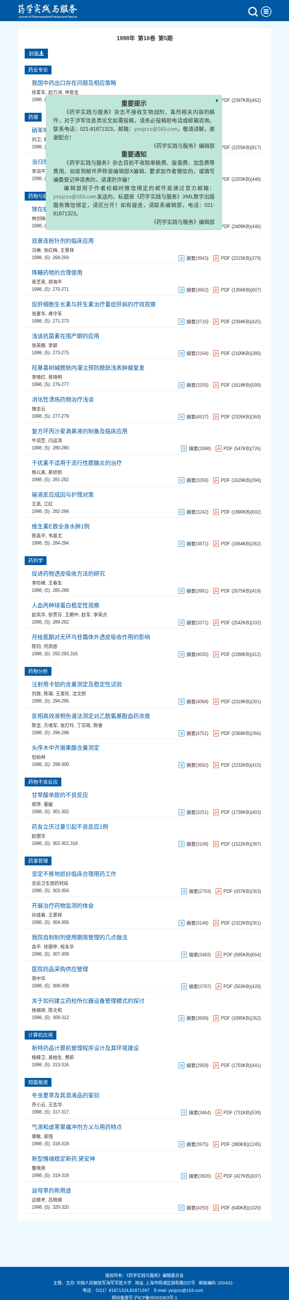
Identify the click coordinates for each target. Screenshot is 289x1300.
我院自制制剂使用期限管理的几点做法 (80, 937)
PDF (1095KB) (236, 1018)
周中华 (38, 978)
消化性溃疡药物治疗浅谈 (63, 400)
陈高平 (38, 535)
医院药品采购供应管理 (60, 969)
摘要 (191, 226)
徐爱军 (38, 92)
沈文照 (79, 693)
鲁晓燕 (38, 1168)
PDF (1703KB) (236, 1065)
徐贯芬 (55, 614)
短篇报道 (38, 1082)
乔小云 (38, 1104)
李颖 (52, 345)
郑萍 (36, 804)
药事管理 (38, 861)
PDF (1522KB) (236, 844)
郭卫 (48, 139)
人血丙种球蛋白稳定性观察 (65, 605)
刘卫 (36, 139)
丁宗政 (84, 725)
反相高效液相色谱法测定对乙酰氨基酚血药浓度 (91, 716)
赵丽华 (38, 836)
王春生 (55, 582)
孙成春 (38, 915)
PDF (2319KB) (236, 701)
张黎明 (62, 139)
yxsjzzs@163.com (173, 118)
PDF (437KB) (237, 891)
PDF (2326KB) (236, 416)
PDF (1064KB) (236, 543)
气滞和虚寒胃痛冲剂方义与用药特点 (77, 1127)
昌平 (36, 946)
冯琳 (36, 250)
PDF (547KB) (237, 448)
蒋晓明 (55, 377)
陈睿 (98, 725)
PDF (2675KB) (236, 591)
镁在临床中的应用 (54, 209)
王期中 (72, 614)
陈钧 (36, 646)
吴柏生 (55, 1057)
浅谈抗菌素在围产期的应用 (65, 336)
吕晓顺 (55, 1199)
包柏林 (38, 757)
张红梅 (50, 250)
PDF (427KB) (237, 1176)
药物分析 (38, 671)
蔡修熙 (55, 472)
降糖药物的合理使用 (57, 273)
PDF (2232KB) (236, 765)
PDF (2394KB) (236, 321)
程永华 (67, 946)
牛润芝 (38, 440)
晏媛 (48, 804)
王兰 (52, 218)
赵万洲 (55, 92)
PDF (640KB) (234, 1207)
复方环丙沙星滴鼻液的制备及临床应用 (80, 431)
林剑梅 (38, 218)
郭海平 (55, 281)
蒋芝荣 (38, 281)
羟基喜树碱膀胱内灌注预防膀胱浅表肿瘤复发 (88, 368)
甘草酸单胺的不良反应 (60, 795)
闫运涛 (55, 440)
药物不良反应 (43, 782)
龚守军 (55, 313)
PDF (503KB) (237, 986)
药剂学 (35, 560)
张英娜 (38, 345)
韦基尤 (55, 535)
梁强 (48, 1136)
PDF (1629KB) (236, 480)
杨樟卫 (38, 1057)
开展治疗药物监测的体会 (63, 906)
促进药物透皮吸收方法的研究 (68, 574)
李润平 (38, 171)
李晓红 (38, 377)
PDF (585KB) (237, 954)
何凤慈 (50, 646)
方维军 (50, 725)
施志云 (38, 408)
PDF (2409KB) (236, 226)
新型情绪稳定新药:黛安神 (63, 1159)
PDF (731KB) (237, 1112)
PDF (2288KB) (236, 654)
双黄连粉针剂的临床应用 (63, 241)
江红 (48, 504)
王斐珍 (62, 693)
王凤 (36, 504)
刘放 (36, 693)
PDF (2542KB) (236, 622)
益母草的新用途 (51, 1191)
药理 (33, 117)
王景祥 (67, 250)
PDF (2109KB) (236, 353)
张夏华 (38, 313)
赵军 (86, 614)
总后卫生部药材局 (50, 883)
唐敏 (36, 1136)
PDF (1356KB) (236, 290)
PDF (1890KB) (236, 512)
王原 (52, 171)
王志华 (55, 1104)
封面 (34, 53)
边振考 (38, 1199)
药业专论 (38, 70)
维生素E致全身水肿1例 (61, 526)
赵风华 (38, 614)
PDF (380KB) (234, 1144)
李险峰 (38, 582)
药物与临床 (40, 196)
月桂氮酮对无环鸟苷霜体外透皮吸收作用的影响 (91, 637)
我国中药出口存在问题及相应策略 (74, 83)
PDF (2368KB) (236, 733)
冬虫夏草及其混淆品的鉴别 (65, 1095)
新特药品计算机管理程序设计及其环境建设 (85, 1048)
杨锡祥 (38, 1010)
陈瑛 (48, 693)
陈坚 (36, 725)
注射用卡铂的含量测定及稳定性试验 (77, 684)
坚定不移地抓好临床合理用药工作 (74, 874)
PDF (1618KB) (236, 385)
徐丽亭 (50, 946)
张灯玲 (67, 725)
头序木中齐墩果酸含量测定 (65, 748)
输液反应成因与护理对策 (63, 495)
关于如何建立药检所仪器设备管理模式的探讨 (88, 1001)
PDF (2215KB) (236, 258)
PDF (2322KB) (236, 923)
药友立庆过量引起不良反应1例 (70, 827)
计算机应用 (40, 1035)
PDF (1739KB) (236, 812)
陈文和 (55, 1010)
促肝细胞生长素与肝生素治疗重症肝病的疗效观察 (94, 304)
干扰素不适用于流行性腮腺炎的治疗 (77, 463)
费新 (69, 1057)
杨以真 (38, 472)
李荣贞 (100, 614)
